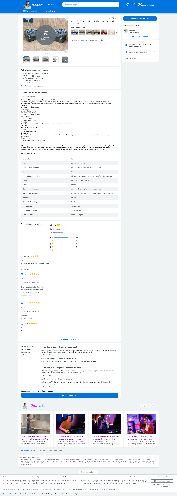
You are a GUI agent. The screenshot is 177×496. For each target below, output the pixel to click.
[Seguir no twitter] (140, 405)
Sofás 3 (61, 450)
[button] (116, 4)
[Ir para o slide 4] (47, 53)
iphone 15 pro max (70, 461)
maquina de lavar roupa (69, 463)
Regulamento (99, 477)
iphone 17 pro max (57, 461)
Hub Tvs (83, 459)
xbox (143, 459)
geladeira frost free (108, 463)
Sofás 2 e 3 (36, 450)
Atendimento (51, 11)
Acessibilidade (130, 477)
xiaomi (109, 461)
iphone (148, 459)
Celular (136, 461)
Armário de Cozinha (133, 463)
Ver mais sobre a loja (140, 36)
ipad (89, 463)
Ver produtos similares (140, 18)
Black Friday (24, 459)
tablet (22, 463)
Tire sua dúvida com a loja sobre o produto (37, 391)
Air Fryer (108, 459)
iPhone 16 (39, 459)
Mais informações (87, 472)
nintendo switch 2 (126, 461)
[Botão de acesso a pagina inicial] (33, 4)
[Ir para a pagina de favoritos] (127, 4)
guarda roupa (96, 463)
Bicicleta (28, 463)
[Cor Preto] (96, 32)
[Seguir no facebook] (144, 405)
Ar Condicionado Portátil (147, 461)
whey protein (31, 461)
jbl (42, 463)
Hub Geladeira (74, 459)
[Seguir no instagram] (149, 405)
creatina (23, 461)
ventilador (116, 461)
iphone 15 (90, 459)
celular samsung (82, 461)
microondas (40, 461)
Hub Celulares (64, 459)
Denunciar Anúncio (130, 58)
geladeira (129, 459)
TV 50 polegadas (151, 463)
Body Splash (36, 463)
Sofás (56, 450)
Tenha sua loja (67, 477)
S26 (45, 459)
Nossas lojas (36, 477)
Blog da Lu (6, 477)
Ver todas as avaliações (70, 339)
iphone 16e (92, 461)
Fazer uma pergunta (70, 395)
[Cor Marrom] (89, 32)
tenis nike (57, 463)
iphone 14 (98, 459)
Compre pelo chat (163, 481)
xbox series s (101, 461)
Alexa (143, 463)
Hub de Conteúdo (53, 459)
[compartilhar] (66, 52)
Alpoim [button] (83, 40)
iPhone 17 (32, 459)
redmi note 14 (48, 463)
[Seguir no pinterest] (153, 405)
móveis (11, 494)
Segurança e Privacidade (166, 477)
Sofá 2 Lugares (35, 494)
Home (5, 494)
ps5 (103, 459)
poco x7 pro (136, 459)
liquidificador (83, 463)
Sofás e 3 (50, 450)
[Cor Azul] (74, 32)
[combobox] (90, 4)
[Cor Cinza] (82, 32)
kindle (48, 461)
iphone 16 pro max (118, 459)
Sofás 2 (43, 450)
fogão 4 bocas (121, 463)
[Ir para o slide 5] (49, 53)
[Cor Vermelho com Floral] (104, 32)
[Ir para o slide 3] (45, 53)
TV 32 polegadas (26, 464)
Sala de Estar (19, 494)
